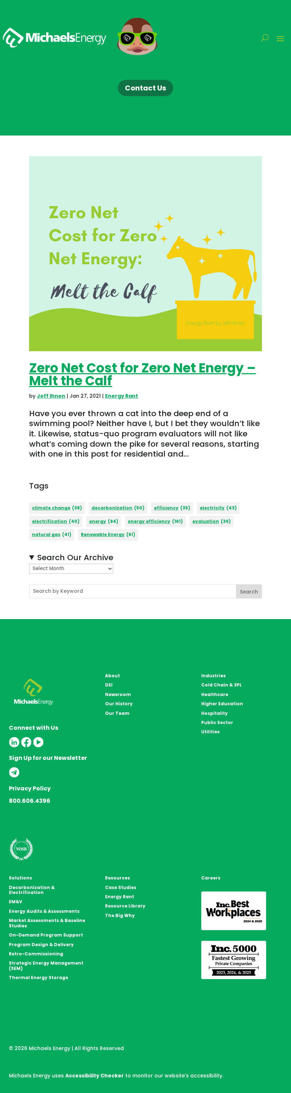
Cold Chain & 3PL (221, 685)
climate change (57, 508)
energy (103, 521)
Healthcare (214, 694)
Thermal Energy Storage (38, 978)
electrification (55, 521)
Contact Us (145, 88)
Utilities (210, 732)
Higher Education (222, 704)
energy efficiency (155, 521)
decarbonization (118, 508)
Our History (119, 704)
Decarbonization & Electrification (32, 889)
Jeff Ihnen (51, 395)
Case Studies (120, 887)
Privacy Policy (30, 788)
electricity (218, 508)
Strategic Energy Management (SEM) (46, 965)
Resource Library (125, 906)
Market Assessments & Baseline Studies (47, 922)
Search (249, 591)
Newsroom (118, 694)
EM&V (15, 902)
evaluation (211, 521)
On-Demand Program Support (46, 935)
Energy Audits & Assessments (44, 911)
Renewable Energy (108, 534)
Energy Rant (121, 395)
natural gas (51, 534)
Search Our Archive (75, 558)
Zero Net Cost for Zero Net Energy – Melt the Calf (142, 374)
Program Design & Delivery (41, 945)
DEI (108, 685)
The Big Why (120, 915)
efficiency (172, 508)
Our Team (117, 713)
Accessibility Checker (94, 1075)
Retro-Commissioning (36, 954)
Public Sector (217, 722)
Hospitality (214, 713)
